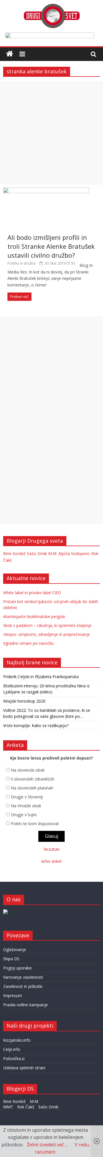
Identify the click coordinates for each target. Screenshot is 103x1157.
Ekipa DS (11, 958)
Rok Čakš (25, 1107)
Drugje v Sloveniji (27, 797)
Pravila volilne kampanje (25, 1004)
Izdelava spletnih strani (24, 1067)
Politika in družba (21, 263)
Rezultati (51, 849)
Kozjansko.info (17, 1040)
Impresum (12, 995)
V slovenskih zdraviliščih (32, 779)
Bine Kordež (14, 553)
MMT (8, 1107)
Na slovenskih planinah (32, 788)
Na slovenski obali (27, 770)
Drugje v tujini (24, 814)
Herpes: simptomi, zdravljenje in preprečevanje (46, 634)
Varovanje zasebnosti (23, 977)
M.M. (52, 553)
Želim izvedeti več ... (47, 1144)
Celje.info (11, 1049)
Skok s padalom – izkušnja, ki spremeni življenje (47, 625)
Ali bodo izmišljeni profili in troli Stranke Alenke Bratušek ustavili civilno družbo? (51, 246)
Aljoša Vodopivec (74, 553)
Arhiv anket (51, 861)
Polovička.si (14, 1058)
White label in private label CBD (32, 592)
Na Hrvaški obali (26, 805)
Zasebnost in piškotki (22, 986)
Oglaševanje (14, 949)
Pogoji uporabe (17, 968)
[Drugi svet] (51, 6)
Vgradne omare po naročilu (28, 643)
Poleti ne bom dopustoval (35, 823)
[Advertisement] (51, 133)
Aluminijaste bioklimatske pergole (34, 616)
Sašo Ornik (37, 553)
